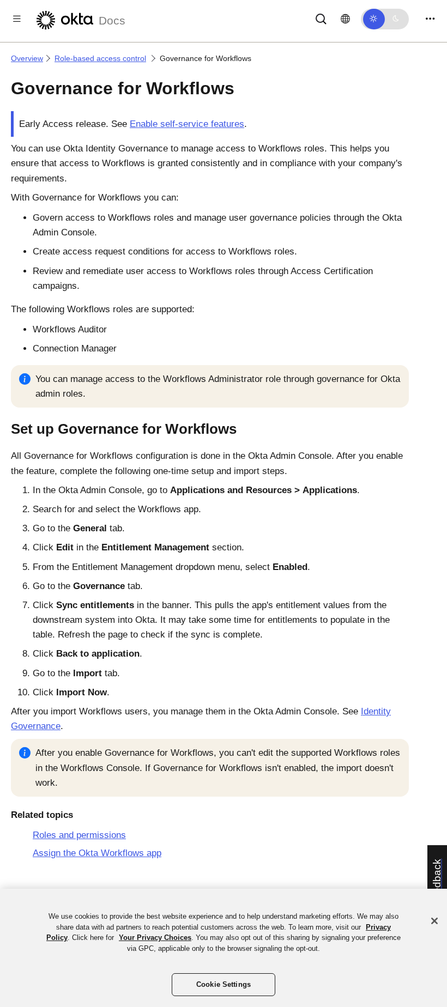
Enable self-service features (187, 124)
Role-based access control (100, 58)
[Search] (321, 18)
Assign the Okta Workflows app (97, 853)
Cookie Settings (223, 984)
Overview (27, 58)
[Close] (434, 921)
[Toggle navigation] (430, 18)
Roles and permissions (79, 835)
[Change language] (345, 19)
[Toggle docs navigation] (17, 18)
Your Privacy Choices (155, 937)
